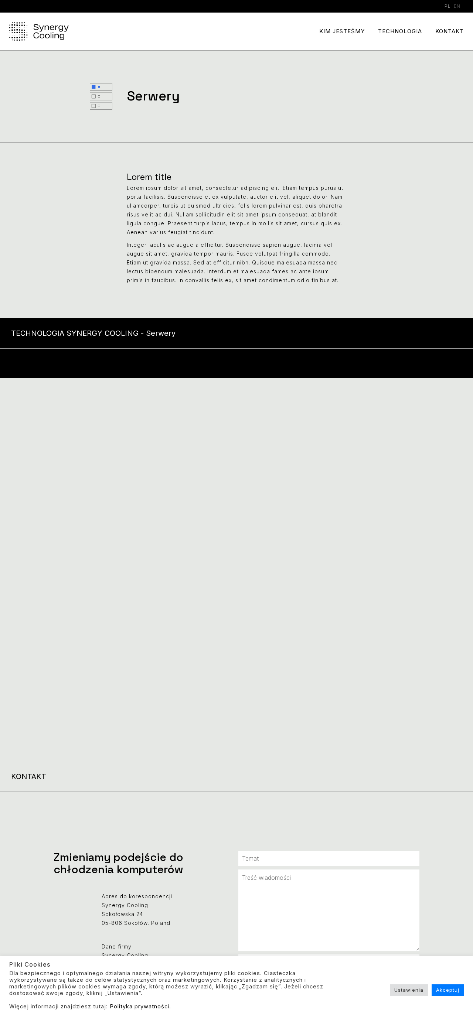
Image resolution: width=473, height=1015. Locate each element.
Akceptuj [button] (447, 990)
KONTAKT (449, 31)
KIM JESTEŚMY (342, 31)
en (457, 6)
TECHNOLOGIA (400, 31)
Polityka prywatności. (140, 1006)
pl (448, 6)
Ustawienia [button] (408, 990)
